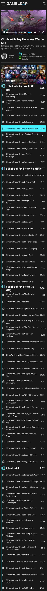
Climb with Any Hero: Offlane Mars (20, 568)
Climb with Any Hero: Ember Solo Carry (22, 475)
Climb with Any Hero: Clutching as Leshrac (20, 295)
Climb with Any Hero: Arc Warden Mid (22, 128)
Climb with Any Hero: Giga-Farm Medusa (19, 335)
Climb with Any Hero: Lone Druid (20, 195)
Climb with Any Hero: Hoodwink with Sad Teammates (21, 548)
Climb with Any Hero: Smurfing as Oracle (20, 102)
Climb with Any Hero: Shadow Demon (21, 574)
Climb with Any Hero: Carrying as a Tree (22, 315)
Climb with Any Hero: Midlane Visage (21, 242)
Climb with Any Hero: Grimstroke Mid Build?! (21, 108)
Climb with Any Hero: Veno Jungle (20, 528)
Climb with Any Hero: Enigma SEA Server (20, 201)
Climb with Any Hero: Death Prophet (21, 448)
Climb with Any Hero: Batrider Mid (20, 182)
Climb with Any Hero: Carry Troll (19, 255)
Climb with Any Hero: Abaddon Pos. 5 (21, 235)
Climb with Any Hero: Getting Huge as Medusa (21, 534)
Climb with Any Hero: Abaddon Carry (21, 142)
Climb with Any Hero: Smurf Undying (21, 248)
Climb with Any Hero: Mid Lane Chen (21, 115)
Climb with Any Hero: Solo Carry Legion (22, 341)
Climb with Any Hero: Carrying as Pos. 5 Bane (22, 321)
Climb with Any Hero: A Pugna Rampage (18, 155)
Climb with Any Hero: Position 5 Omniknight (19, 501)
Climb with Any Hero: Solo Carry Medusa (19, 521)
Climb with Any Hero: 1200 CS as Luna (22, 395)
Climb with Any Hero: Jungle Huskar (21, 215)
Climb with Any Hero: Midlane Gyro (21, 515)
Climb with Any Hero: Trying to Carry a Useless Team (22, 414)
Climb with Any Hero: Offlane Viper (20, 554)
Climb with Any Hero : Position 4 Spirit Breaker (22, 135)
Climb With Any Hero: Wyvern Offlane (21, 355)
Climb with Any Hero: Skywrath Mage (21, 461)
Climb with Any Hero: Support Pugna (21, 455)
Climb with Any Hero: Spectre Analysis (22, 308)
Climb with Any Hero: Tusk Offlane (20, 262)
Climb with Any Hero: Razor (17, 301)
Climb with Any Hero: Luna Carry (19, 222)
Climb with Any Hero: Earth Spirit (19, 281)
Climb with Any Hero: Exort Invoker (20, 275)
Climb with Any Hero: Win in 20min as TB (22, 488)
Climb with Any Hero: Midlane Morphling (18, 95)
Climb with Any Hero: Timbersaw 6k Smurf (21, 434)
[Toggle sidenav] (3, 3)
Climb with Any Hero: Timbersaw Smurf (22, 175)
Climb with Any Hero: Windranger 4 (21, 162)
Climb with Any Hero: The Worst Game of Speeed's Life (22, 328)
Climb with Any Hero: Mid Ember (19, 228)
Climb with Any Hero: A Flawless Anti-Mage (21, 268)
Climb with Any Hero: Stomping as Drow (20, 541)
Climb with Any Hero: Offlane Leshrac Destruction (21, 494)
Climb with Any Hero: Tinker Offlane (21, 508)
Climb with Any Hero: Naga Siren (19, 188)
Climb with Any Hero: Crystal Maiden (21, 148)
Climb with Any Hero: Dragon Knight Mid (21, 374)
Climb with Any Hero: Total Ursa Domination (19, 401)
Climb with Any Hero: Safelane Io (19, 122)
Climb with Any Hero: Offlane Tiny (20, 348)
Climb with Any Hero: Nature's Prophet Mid (22, 408)
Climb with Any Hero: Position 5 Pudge (22, 481)
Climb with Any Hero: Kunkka (18, 441)
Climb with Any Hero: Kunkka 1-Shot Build (21, 208)
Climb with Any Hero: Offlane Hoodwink (22, 368)
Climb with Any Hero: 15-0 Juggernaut (21, 361)
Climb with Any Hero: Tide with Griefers (22, 388)
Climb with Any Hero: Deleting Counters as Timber (22, 428)
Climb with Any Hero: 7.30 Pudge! (20, 588)
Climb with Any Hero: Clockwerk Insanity (19, 581)
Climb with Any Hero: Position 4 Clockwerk (19, 381)
